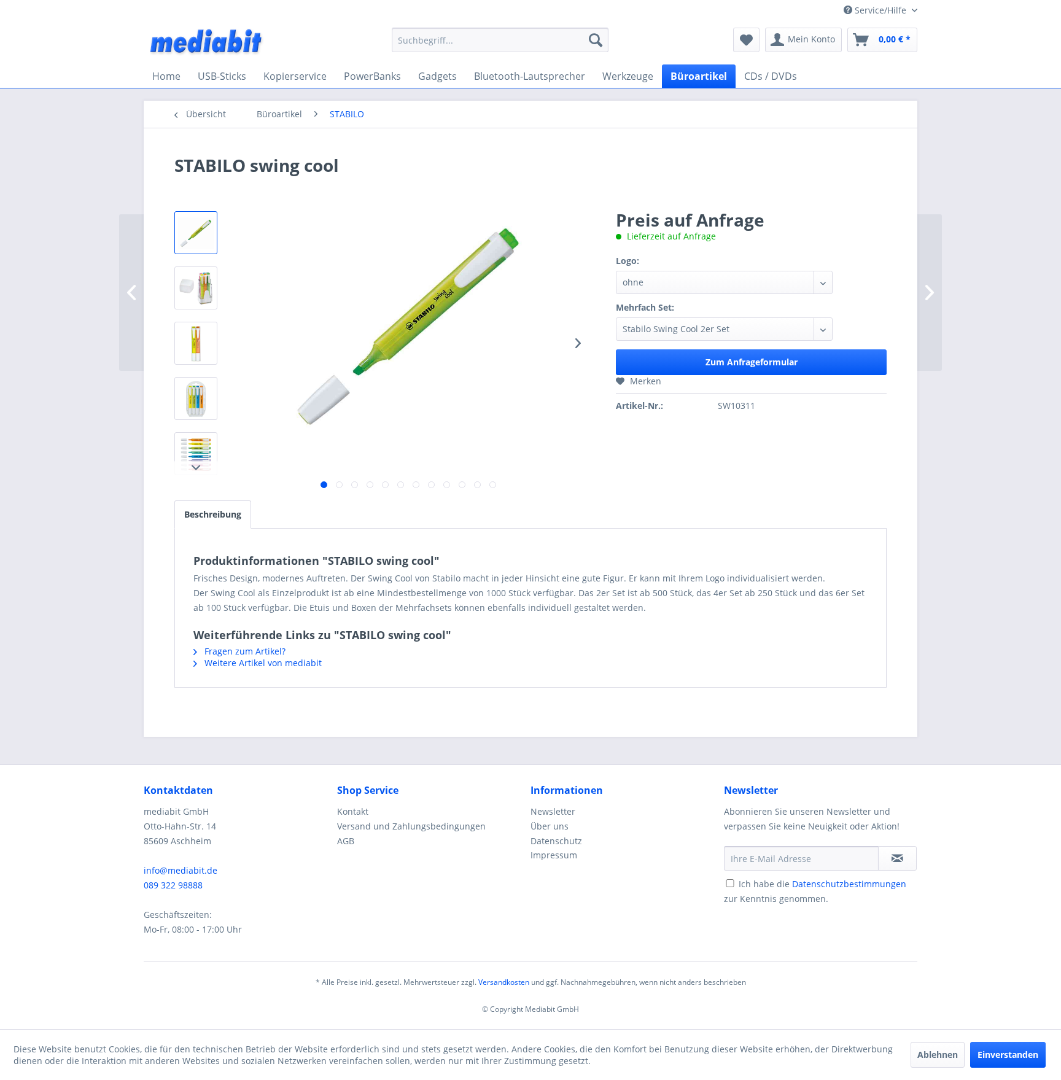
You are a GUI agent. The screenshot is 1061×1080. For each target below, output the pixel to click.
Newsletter (552, 811)
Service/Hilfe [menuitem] (880, 10)
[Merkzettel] (746, 40)
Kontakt (352, 811)
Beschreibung (212, 514)
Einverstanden (1007, 1054)
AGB (345, 841)
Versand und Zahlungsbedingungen (411, 826)
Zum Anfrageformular (751, 362)
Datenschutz (556, 841)
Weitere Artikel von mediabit (262, 663)
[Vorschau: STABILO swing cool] (195, 232)
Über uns (549, 826)
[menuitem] (500, 40)
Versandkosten (503, 982)
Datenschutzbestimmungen (849, 884)
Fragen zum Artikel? (244, 651)
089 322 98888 (173, 885)
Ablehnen (937, 1054)
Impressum (553, 855)
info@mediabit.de (180, 870)
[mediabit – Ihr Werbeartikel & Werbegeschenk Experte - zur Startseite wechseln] (207, 43)
